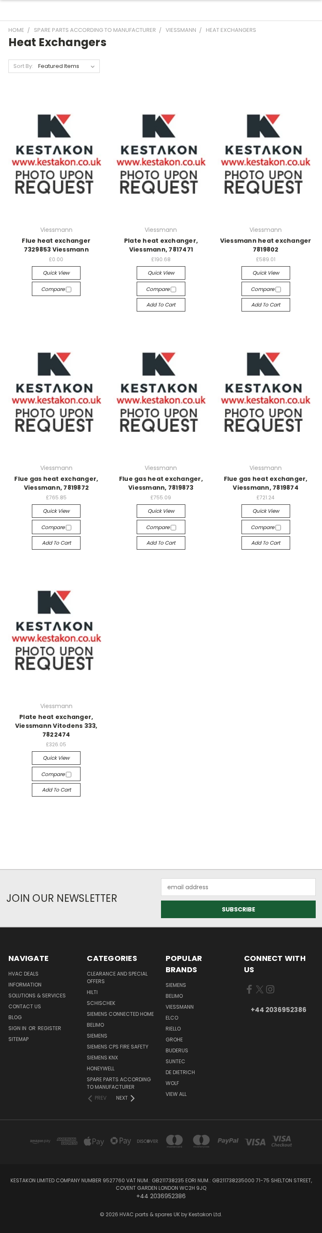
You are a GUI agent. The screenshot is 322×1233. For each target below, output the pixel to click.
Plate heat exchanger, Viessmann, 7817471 (161, 245)
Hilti (92, 992)
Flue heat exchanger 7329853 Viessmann (56, 245)
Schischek (101, 1003)
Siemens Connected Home (120, 1014)
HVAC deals (23, 973)
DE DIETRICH (180, 1072)
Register (49, 1028)
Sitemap (18, 1039)
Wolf (172, 1083)
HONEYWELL (100, 1068)
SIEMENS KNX (102, 1057)
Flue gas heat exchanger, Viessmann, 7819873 (161, 483)
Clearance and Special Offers (117, 977)
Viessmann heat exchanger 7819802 (266, 245)
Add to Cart (160, 304)
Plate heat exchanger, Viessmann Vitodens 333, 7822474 (56, 726)
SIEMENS (97, 1035)
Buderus (177, 1050)
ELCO (172, 1017)
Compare (53, 289)
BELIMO (95, 1024)
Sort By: (23, 66)
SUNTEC (175, 1061)
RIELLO (173, 1028)
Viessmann (180, 1006)
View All (176, 1094)
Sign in (18, 1028)
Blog (15, 1017)
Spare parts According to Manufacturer (119, 1083)
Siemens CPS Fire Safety (117, 1046)
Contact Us (24, 1006)
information (25, 984)
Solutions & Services (37, 995)
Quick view (56, 272)
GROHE (174, 1039)
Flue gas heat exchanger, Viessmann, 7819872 (56, 483)
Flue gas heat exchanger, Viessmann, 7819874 (266, 483)
